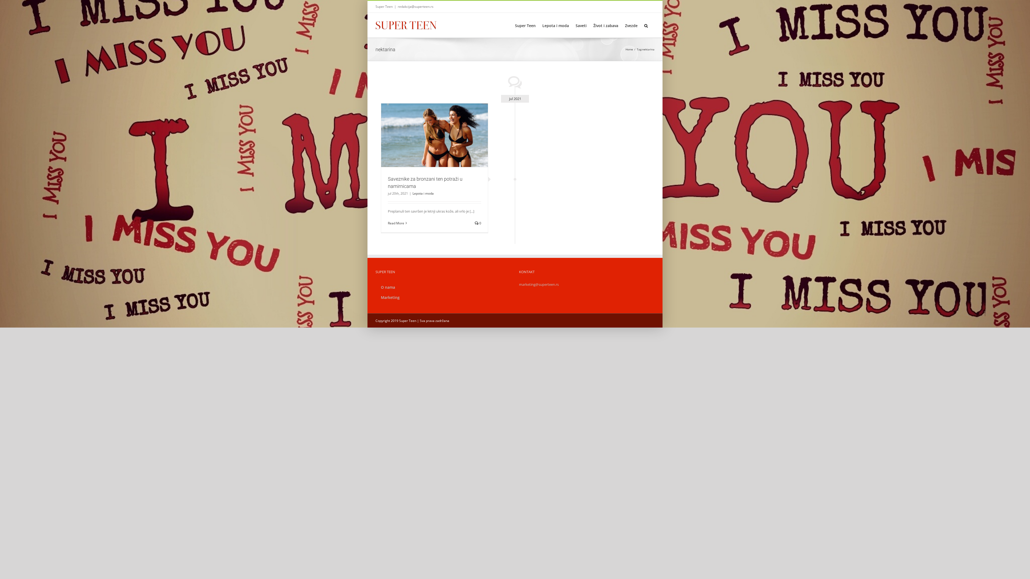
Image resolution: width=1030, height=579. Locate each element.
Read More (396, 223)
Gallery (441, 128)
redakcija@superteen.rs (415, 6)
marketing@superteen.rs (539, 284)
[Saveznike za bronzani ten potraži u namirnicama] (434, 135)
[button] (646, 25)
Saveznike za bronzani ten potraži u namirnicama (428, 128)
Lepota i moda (434, 144)
